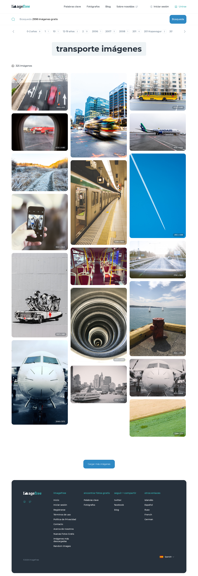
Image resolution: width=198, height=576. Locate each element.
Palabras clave (72, 6)
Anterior (13, 31)
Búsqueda (178, 19)
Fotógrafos (93, 6)
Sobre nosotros (125, 6)
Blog (108, 6)
